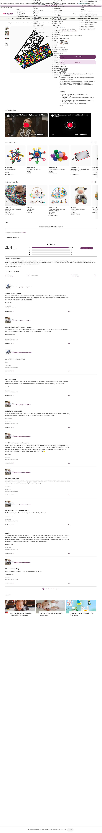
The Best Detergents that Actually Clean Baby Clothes (82, 614)
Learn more (23, 232)
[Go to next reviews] (60, 589)
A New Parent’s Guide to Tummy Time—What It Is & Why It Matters (21, 614)
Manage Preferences (51, 5)
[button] (51, 247)
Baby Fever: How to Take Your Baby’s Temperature (51, 614)
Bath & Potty (72, 18)
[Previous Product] (92, 142)
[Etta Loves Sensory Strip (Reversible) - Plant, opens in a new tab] (8, 320)
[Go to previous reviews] (41, 589)
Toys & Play (12, 23)
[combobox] (16, 275)
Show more (61, 86)
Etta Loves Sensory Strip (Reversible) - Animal (21, 287)
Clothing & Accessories (11, 18)
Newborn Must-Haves (21, 23)
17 (58, 588)
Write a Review (73, 30)
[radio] (7, 28)
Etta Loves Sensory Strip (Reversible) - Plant (21, 320)
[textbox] (51, 229)
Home (6, 23)
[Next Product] (95, 142)
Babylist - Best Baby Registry (8, 13)
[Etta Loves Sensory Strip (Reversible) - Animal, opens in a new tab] (8, 287)
